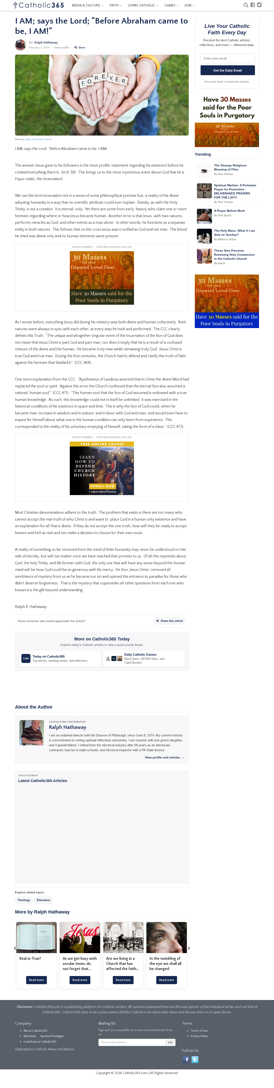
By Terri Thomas (223, 202)
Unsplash (47, 139)
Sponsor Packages (52, 1036)
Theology (24, 900)
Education (43, 900)
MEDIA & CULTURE (86, 5)
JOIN (188, 5)
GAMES (170, 5)
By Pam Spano (222, 215)
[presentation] (15, 948)
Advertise (30, 1036)
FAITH (114, 5)
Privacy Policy (199, 1036)
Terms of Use (199, 1031)
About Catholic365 (36, 1031)
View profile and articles (164, 757)
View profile (61, 47)
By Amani (219, 263)
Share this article (171, 620)
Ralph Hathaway (46, 42)
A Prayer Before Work (229, 210)
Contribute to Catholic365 (40, 1041)
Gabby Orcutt (31, 139)
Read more (36, 980)
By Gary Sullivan (223, 174)
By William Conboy (225, 239)
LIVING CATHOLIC (142, 5)
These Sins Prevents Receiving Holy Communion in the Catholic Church (234, 254)
